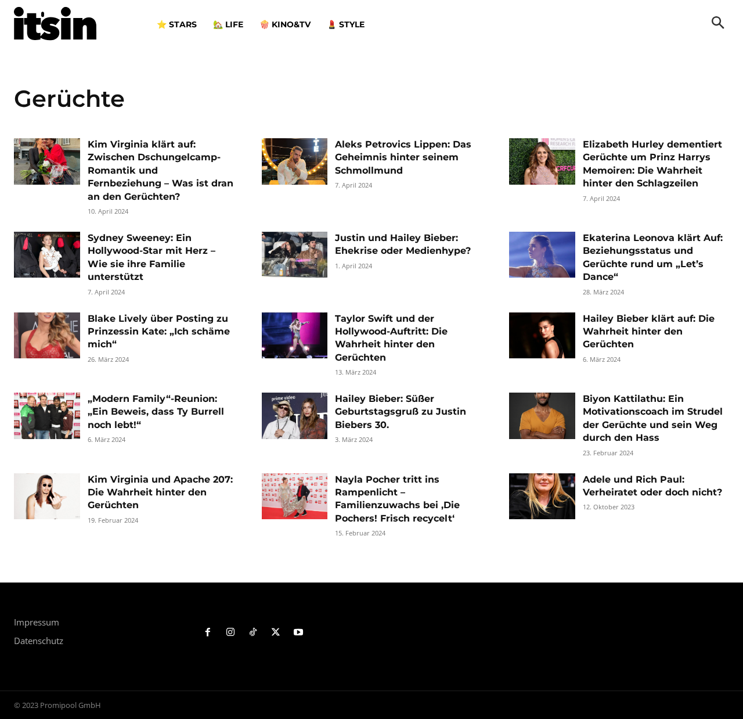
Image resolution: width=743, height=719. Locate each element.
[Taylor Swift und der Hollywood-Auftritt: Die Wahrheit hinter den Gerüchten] (295, 335)
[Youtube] (298, 632)
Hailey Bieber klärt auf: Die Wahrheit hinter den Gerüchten (649, 331)
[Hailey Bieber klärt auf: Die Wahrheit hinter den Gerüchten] (542, 335)
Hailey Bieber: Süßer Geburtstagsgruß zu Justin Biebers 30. (400, 411)
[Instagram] (230, 632)
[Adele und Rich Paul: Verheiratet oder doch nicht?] (542, 496)
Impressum (36, 622)
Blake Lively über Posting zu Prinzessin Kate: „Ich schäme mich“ (159, 331)
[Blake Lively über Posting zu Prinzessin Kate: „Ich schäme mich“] (47, 335)
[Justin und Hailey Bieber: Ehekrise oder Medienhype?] (295, 255)
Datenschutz (38, 640)
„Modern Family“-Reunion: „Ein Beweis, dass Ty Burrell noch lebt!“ (156, 411)
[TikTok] (253, 632)
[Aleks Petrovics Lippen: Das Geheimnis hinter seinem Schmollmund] (295, 161)
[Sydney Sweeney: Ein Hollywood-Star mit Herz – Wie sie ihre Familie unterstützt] (47, 255)
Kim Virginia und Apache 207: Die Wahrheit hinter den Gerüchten (160, 492)
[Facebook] (208, 632)
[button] (718, 24)
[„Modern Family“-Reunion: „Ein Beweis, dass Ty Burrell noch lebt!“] (47, 416)
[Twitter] (275, 632)
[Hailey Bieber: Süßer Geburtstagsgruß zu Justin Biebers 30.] (295, 416)
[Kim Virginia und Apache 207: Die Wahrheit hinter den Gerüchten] (47, 496)
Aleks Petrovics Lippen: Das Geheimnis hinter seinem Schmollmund (403, 157)
